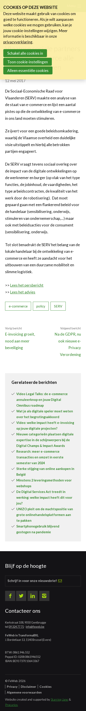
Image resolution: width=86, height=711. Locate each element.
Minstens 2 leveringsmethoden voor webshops (44, 483)
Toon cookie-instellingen (27, 62)
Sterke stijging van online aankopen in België (45, 471)
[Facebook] (10, 596)
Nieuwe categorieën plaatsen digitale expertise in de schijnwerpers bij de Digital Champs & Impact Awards (45, 440)
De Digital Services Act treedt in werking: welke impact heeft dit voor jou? (44, 497)
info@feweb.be (35, 626)
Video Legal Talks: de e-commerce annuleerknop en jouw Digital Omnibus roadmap (42, 399)
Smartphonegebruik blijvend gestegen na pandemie (37, 529)
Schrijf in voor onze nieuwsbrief (32, 581)
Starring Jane (59, 699)
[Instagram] (44, 596)
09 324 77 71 (16, 626)
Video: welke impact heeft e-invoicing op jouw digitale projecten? (45, 425)
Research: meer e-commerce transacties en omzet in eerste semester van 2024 (40, 457)
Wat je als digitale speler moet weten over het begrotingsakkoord (44, 414)
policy (40, 306)
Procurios (11, 705)
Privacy (12, 686)
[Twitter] (21, 596)
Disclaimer (28, 686)
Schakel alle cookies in (25, 53)
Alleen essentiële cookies (28, 70)
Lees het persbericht (26, 285)
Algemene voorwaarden (24, 692)
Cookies (45, 686)
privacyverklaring (17, 42)
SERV (58, 306)
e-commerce (18, 306)
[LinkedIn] (33, 596)
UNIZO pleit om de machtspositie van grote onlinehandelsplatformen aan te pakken (44, 514)
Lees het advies (22, 292)
